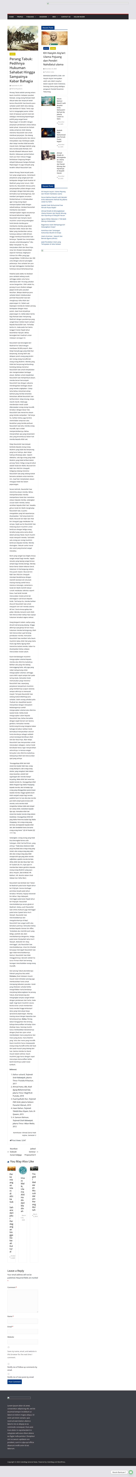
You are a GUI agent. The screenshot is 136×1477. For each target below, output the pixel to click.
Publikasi (30, 17)
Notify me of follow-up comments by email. (22, 1368)
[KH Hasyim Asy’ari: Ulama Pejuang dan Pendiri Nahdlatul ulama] (54, 38)
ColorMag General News (29, 1462)
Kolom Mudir (79, 17)
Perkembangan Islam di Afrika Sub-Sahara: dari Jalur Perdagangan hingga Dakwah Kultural (11, 1213)
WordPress (61, 1462)
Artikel (46, 48)
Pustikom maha (49, 72)
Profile (20, 17)
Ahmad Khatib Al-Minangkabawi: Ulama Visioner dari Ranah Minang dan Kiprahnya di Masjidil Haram (61, 163)
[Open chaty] (131, 1472)
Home (11, 17)
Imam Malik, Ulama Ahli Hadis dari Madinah (23, 1195)
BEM (54, 17)
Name (10, 1316)
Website (10, 1337)
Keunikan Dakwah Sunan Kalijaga (16, 1152)
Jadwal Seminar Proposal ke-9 (30, 1152)
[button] (35, 16)
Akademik (43, 17)
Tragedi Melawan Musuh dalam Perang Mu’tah (34, 1192)
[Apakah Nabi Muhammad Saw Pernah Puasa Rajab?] (48, 138)
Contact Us (65, 17)
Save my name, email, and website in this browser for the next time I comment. (22, 1354)
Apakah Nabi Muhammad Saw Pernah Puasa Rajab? (61, 135)
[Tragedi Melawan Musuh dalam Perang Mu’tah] (34, 1168)
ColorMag (50, 1462)
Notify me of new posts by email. (20, 1377)
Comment (12, 1287)
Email (10, 1327)
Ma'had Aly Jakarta (16, 89)
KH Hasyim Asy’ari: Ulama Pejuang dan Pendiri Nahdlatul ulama (54, 58)
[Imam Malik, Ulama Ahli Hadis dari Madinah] (23, 1168)
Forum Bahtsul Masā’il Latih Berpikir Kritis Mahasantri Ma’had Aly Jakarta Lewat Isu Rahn (61, 109)
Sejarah (12, 54)
